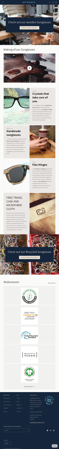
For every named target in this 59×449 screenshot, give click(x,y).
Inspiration (19, 408)
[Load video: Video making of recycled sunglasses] (29, 68)
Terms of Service (7, 404)
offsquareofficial (10, 448)
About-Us (19, 411)
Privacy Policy (7, 401)
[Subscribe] (27, 430)
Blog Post (19, 404)
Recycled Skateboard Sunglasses (29, 257)
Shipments (6, 408)
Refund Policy (7, 398)
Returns (5, 411)
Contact (18, 398)
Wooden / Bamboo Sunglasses (29, 27)
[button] (3, 2)
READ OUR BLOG (51, 283)
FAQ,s (18, 401)
